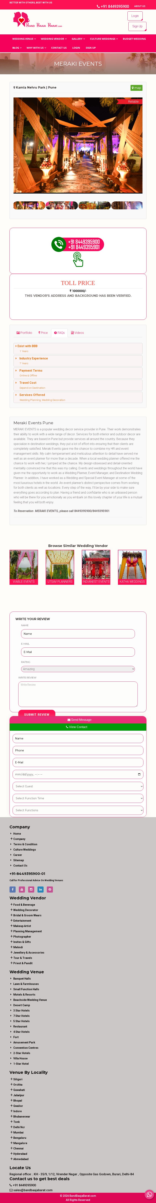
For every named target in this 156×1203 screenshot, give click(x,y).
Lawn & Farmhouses (26, 983)
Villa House (20, 1058)
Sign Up (137, 26)
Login (135, 16)
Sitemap (18, 860)
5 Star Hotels (21, 1021)
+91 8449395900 (114, 6)
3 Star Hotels (21, 1010)
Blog (15, 47)
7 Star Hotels (21, 1015)
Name (25, 625)
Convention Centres (25, 1047)
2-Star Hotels (21, 1053)
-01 (42, 874)
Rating (25, 661)
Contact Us (59, 47)
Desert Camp (21, 1005)
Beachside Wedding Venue (30, 999)
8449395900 (28, 874)
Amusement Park (24, 1042)
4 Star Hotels (21, 1031)
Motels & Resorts (24, 994)
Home (17, 833)
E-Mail (25, 643)
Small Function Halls (26, 989)
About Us (140, 6)
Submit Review (36, 714)
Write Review (27, 677)
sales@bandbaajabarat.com (33, 1190)
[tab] (24, 333)
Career (17, 854)
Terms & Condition (25, 844)
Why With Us (35, 47)
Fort (16, 1037)
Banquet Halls (22, 978)
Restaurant (20, 1026)
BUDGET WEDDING (134, 38)
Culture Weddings (102, 38)
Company (19, 839)
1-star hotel (21, 1063)
